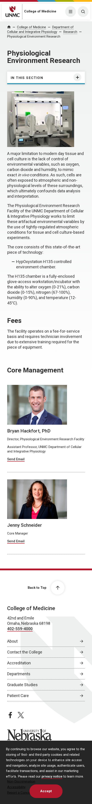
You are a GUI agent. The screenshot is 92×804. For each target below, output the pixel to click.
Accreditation (19, 663)
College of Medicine (40, 11)
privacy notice (52, 776)
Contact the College (24, 652)
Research (70, 32)
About (12, 641)
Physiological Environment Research (33, 36)
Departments (18, 673)
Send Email (16, 459)
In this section (27, 78)
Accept (46, 791)
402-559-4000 (20, 628)
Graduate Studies (22, 684)
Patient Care (18, 695)
